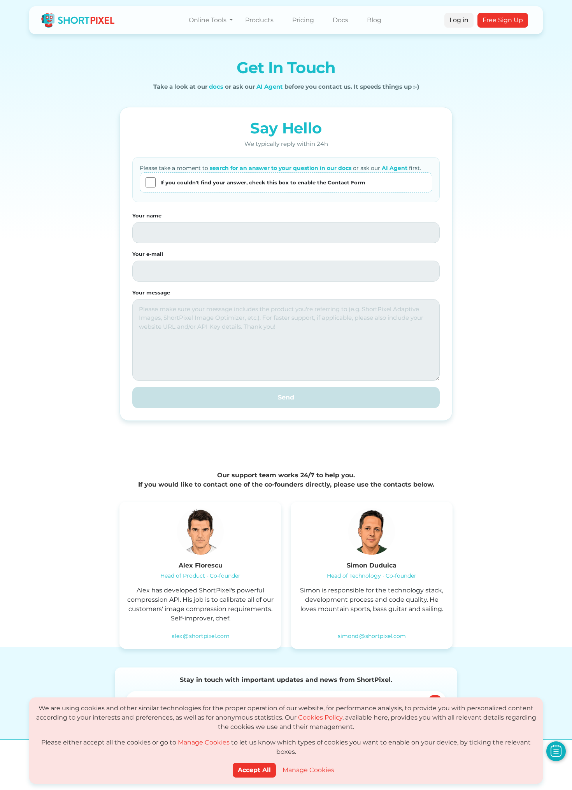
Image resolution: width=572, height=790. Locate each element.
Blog (374, 20)
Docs (340, 20)
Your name (146, 215)
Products (259, 20)
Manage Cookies (204, 742)
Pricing (303, 20)
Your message (151, 292)
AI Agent (269, 86)
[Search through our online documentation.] (556, 751)
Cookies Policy (320, 717)
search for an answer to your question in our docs (280, 168)
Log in (458, 20)
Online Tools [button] (208, 20)
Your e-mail (147, 254)
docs (216, 86)
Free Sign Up (503, 20)
